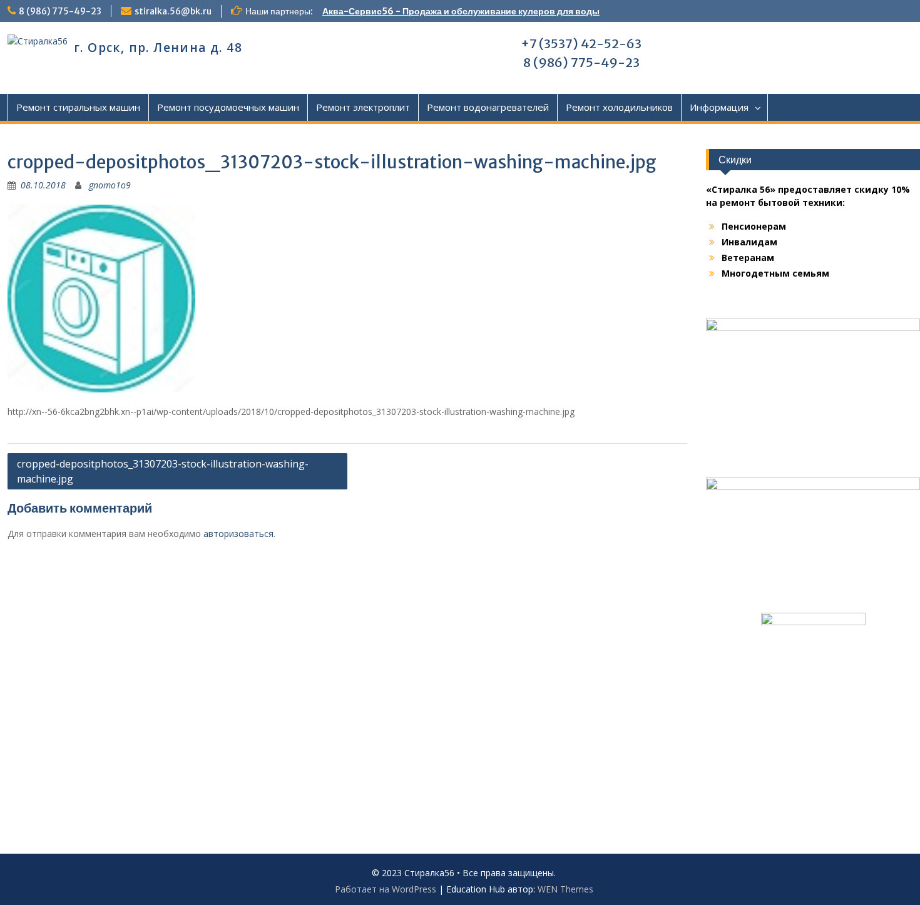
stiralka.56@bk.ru (173, 11)
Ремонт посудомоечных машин (228, 107)
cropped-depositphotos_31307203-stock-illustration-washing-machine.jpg (163, 471)
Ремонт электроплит (363, 107)
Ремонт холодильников (619, 107)
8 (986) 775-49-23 (60, 11)
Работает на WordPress (385, 889)
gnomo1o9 (110, 185)
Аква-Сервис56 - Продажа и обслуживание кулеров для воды (461, 11)
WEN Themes (565, 889)
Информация (719, 107)
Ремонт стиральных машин (78, 107)
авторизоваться (238, 533)
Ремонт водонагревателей (488, 107)
